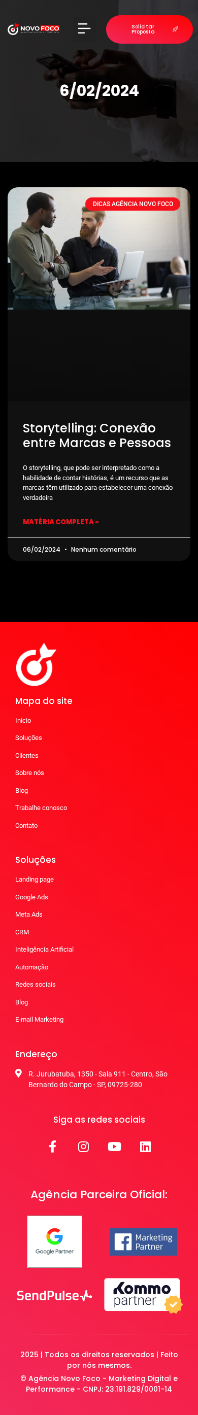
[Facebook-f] (53, 1146)
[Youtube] (115, 1146)
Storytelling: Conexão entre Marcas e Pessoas (97, 435)
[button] (84, 29)
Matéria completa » (61, 522)
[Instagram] (84, 1146)
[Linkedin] (146, 1146)
